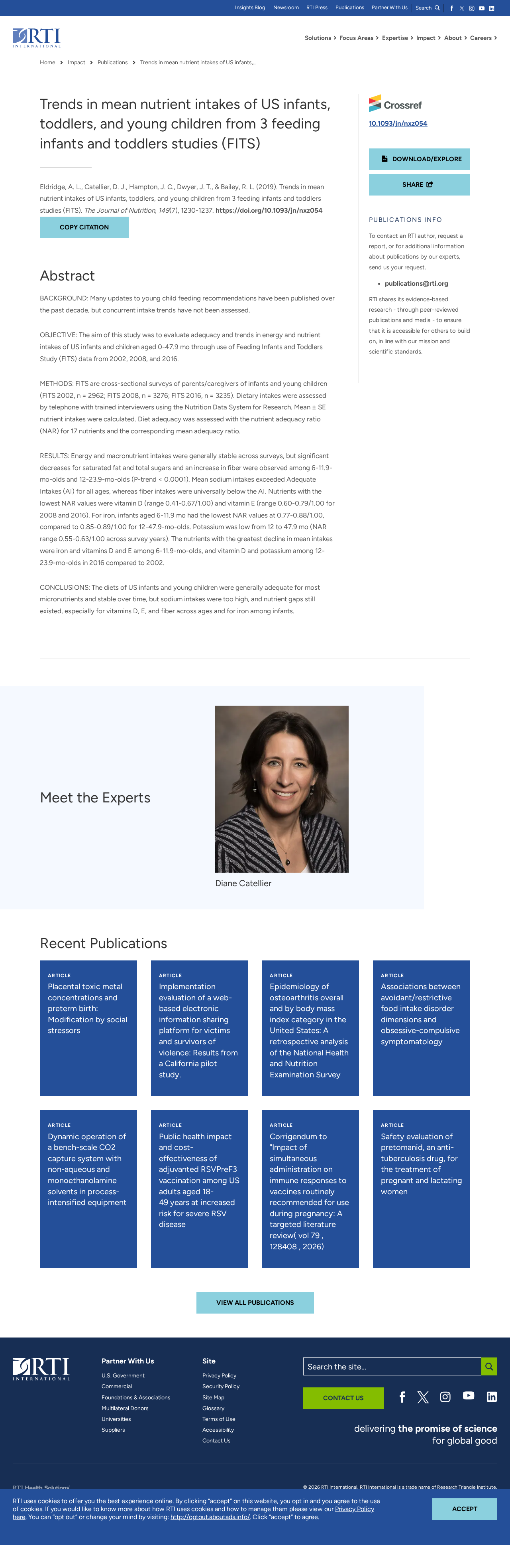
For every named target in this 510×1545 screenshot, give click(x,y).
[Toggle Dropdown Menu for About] (465, 38)
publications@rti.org (416, 283)
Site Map (213, 1398)
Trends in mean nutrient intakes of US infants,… (198, 62)
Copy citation (84, 227)
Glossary (213, 1408)
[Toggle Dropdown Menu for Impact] (439, 38)
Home (47, 62)
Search (424, 8)
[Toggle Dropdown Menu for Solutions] (335, 38)
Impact (76, 62)
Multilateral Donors (125, 1408)
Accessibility (218, 1430)
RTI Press (317, 7)
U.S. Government (123, 1376)
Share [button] (412, 184)
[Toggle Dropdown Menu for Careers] (495, 38)
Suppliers (113, 1430)
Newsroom (286, 7)
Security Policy (220, 1386)
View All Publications (255, 1302)
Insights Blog (250, 7)
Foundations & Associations (136, 1398)
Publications (349, 7)
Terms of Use (218, 1419)
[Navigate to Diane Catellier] (282, 789)
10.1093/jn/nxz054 (398, 123)
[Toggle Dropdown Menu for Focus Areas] (377, 38)
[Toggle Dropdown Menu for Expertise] (412, 38)
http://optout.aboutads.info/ (210, 1517)
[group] (286, 797)
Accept (474, 1509)
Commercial (117, 1386)
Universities (116, 1419)
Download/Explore (426, 159)
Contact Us (216, 1441)
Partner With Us (390, 7)
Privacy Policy (219, 1376)
